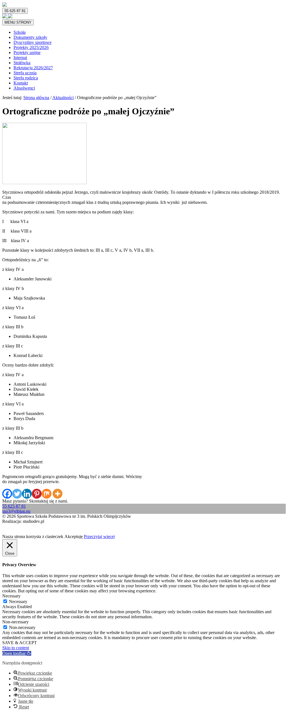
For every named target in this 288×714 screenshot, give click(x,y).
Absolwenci (24, 88)
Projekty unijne (27, 52)
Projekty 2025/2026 (31, 47)
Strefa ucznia (25, 72)
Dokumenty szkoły (30, 37)
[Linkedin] (27, 494)
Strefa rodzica (26, 77)
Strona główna (36, 97)
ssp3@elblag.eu (16, 511)
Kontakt (21, 83)
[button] (16, 653)
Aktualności (63, 97)
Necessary (18, 601)
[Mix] (46, 494)
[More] (57, 494)
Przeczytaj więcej (99, 536)
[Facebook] (7, 494)
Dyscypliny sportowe (32, 42)
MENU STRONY (18, 22)
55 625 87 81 (15, 11)
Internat (20, 57)
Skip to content (15, 647)
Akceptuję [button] (73, 536)
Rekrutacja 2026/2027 (33, 67)
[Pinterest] (37, 494)
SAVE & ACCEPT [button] (19, 642)
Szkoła (20, 32)
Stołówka (22, 62)
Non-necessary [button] (15, 621)
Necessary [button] (11, 595)
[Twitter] (17, 494)
